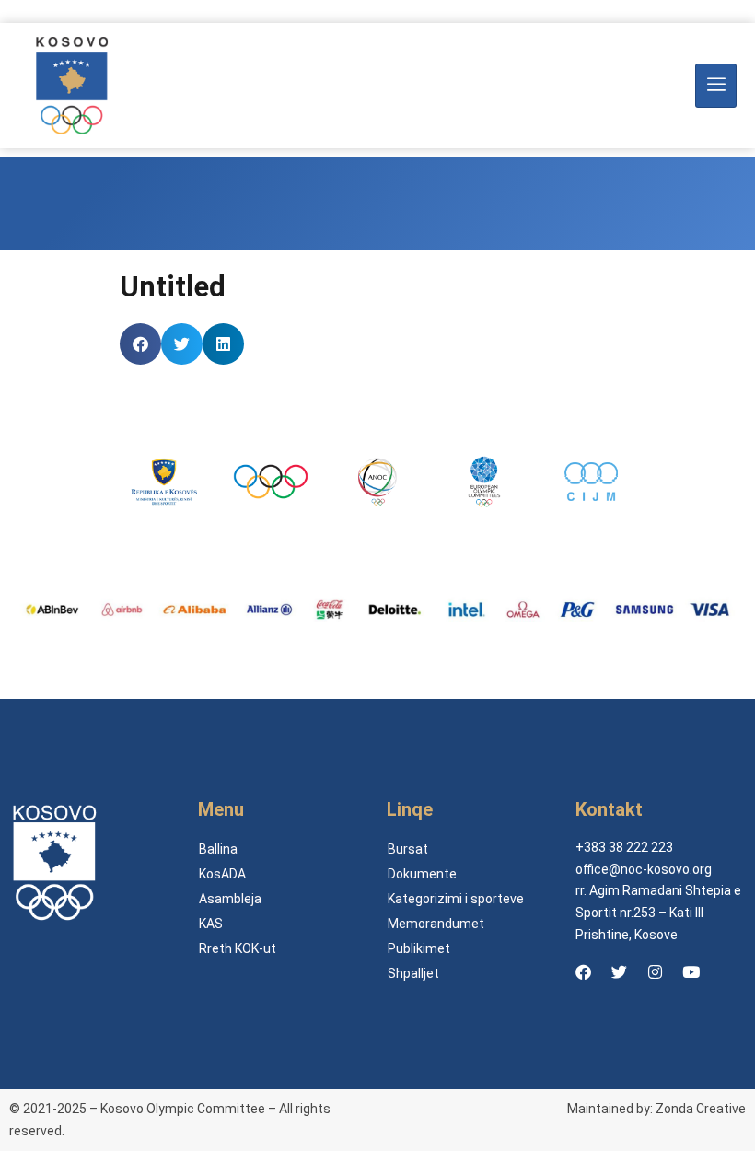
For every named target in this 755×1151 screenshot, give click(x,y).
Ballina (218, 849)
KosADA (222, 873)
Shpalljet (413, 973)
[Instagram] (654, 972)
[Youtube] (690, 972)
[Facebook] (582, 972)
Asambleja (230, 898)
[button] (140, 344)
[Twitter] (618, 972)
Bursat (408, 849)
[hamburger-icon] (716, 86)
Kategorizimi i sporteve (456, 898)
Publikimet (419, 948)
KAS (211, 923)
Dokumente (422, 873)
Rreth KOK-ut (237, 948)
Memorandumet (436, 923)
